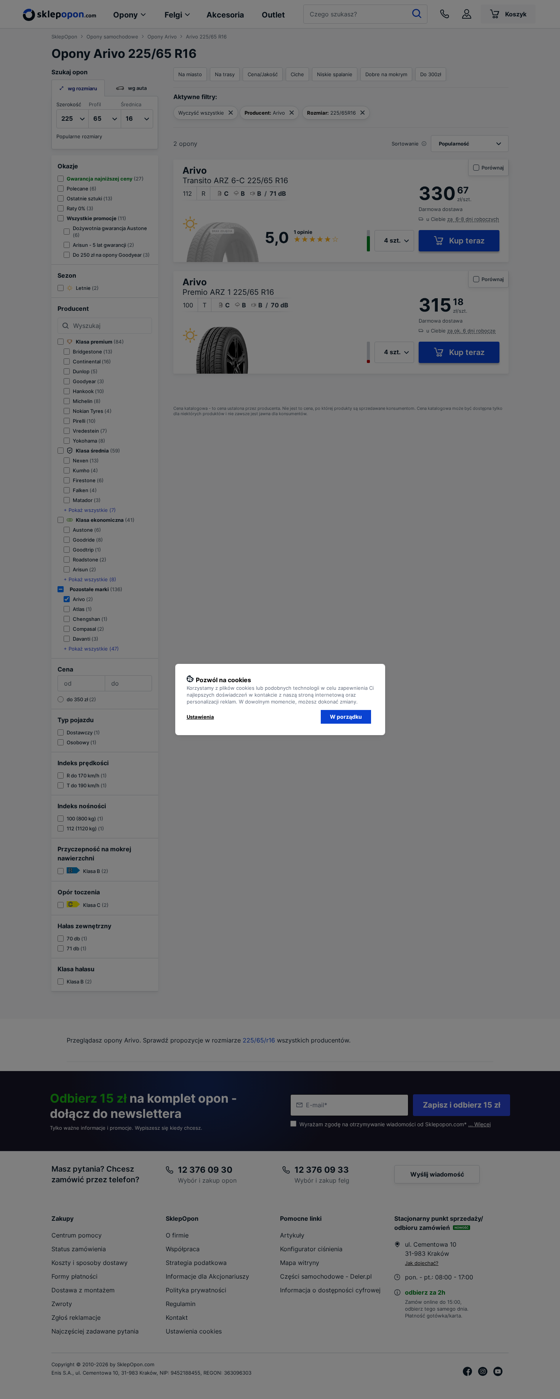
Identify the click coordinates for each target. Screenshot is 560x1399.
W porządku (346, 716)
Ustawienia (200, 717)
